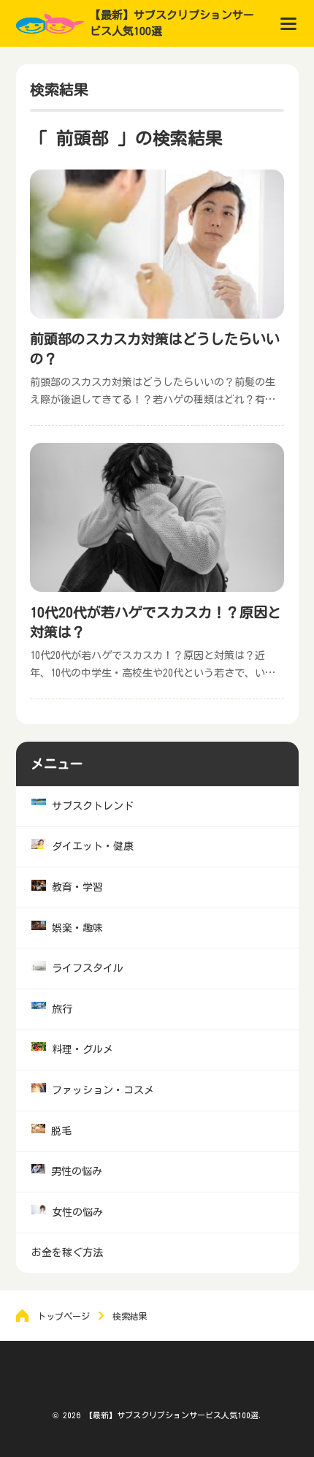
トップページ (63, 1316)
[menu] (288, 23)
